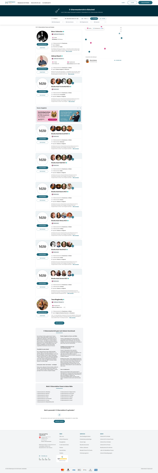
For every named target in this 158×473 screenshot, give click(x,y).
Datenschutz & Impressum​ (146, 468)
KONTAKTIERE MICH (42, 44)
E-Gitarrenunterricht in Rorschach (67, 393)
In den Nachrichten (64, 444)
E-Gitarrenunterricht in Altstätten (43, 391)
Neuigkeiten (62, 442)
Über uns (61, 436)
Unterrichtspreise (63, 439)
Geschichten (62, 450)
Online (85, 18)
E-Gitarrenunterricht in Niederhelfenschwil (45, 401)
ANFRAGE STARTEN (59, 421)
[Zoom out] (121, 29)
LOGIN (132, 2)
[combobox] (57, 18)
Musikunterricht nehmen (106, 447)
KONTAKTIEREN (42, 91)
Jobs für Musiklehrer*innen (107, 450)
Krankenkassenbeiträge (85, 439)
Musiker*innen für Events (86, 450)
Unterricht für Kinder (105, 436)
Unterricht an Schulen (105, 442)
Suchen (95, 18)
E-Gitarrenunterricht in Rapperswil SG (67, 391)
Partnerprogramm (84, 453)
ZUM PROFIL (42, 47)
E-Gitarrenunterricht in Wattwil (66, 396)
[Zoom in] (121, 28)
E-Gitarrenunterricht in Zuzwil (66, 400)
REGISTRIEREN (145, 2)
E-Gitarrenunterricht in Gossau (43, 400)
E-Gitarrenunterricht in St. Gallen (66, 395)
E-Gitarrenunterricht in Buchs (43, 395)
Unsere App (83, 442)
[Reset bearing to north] (121, 31)
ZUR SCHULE (42, 95)
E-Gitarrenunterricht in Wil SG (66, 398)
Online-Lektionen (84, 447)
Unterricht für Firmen (105, 444)
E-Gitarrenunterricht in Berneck (43, 393)
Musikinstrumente (84, 444)
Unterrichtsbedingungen (106, 453)
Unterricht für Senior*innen (106, 439)
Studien (61, 453)
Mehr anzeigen (59, 323)
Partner (61, 447)
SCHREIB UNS (118, 60)
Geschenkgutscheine (85, 436)
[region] (103, 40)
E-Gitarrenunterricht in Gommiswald (44, 398)
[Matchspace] (10, 2)
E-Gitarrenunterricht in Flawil (42, 396)
